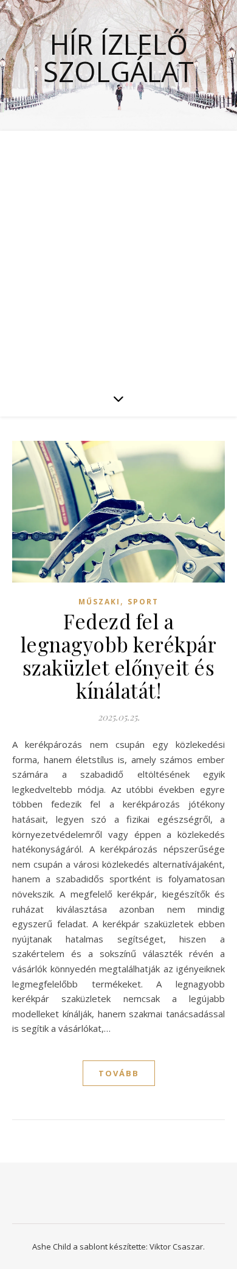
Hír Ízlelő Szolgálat (118, 57)
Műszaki (99, 601)
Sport (143, 601)
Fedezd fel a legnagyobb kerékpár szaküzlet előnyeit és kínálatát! (119, 655)
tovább (118, 1073)
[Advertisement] (118, 255)
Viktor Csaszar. (177, 1246)
